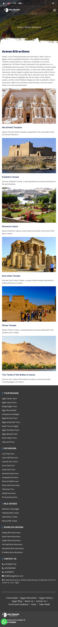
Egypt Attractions (28, 597)
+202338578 (8, 572)
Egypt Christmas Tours (10, 430)
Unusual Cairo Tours (10, 461)
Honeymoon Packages (10, 414)
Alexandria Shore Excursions (13, 548)
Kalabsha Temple (10, 177)
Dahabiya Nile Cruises (10, 513)
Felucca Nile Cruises (9, 521)
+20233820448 (9, 568)
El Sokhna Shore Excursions (12, 552)
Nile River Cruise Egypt (10, 509)
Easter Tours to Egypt (10, 426)
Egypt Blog (17, 601)
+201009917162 (10, 564)
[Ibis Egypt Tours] (12, 10)
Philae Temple (9, 325)
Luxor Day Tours (8, 465)
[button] (54, 10)
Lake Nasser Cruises (9, 517)
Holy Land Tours (8, 442)
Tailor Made (44, 604)
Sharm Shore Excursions (11, 536)
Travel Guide (12, 597)
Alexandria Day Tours (10, 473)
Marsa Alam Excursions (11, 485)
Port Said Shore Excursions (12, 544)
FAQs (33, 604)
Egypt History (45, 597)
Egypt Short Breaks (9, 410)
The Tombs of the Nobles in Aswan (18, 375)
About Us (29, 601)
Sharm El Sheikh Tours (10, 481)
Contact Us (41, 601)
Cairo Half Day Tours (10, 458)
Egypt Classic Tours (9, 398)
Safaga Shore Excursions (11, 532)
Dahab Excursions (9, 493)
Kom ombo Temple (11, 276)
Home (20, 27)
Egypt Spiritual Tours (10, 434)
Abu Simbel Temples (12, 127)
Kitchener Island (10, 226)
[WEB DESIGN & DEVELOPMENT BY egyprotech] (9, 624)
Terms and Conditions (18, 604)
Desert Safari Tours (9, 438)
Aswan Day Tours (8, 469)
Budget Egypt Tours (9, 406)
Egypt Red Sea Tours (10, 418)
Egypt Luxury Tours (9, 402)
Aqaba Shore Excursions (11, 540)
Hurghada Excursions (10, 477)
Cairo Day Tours (8, 454)
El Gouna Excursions (9, 497)
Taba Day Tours (8, 489)
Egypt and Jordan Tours (11, 422)
